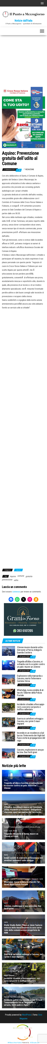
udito (16, 580)
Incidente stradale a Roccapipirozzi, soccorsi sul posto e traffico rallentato (31, 707)
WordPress (26, 1015)
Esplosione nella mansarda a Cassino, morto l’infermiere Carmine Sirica (29, 678)
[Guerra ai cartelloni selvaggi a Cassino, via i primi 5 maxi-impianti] (8, 722)
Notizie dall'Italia (23, 20)
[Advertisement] (23, 60)
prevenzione (7, 579)
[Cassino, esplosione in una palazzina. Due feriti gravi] (8, 753)
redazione (29, 169)
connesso (16, 591)
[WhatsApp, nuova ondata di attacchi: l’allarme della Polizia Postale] (8, 693)
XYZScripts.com (34, 1042)
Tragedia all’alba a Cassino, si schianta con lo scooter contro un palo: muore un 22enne (31, 664)
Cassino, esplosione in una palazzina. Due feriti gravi (30, 751)
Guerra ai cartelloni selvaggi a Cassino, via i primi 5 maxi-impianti (30, 721)
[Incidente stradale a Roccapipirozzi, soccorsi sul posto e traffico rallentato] (8, 708)
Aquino (18, 570)
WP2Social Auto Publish (15, 1042)
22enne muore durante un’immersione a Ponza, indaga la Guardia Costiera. (30, 650)
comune (20, 576)
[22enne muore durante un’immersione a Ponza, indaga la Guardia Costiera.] (8, 651)
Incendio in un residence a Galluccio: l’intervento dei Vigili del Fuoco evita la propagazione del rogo (31, 736)
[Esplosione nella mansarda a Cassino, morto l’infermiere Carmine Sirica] (8, 679)
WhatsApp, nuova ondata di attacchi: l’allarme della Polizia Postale (30, 693)
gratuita (29, 576)
